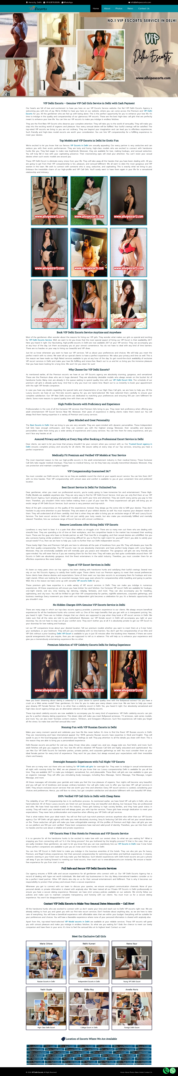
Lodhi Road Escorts (143, 1062)
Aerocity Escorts (34, 1046)
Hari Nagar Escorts (35, 1059)
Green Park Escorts (128, 1056)
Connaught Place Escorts (125, 1049)
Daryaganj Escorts (144, 1049)
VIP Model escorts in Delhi (77, 921)
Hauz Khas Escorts (52, 1059)
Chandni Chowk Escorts (54, 1049)
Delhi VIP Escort (64, 633)
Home (96, 8)
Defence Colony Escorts (38, 1052)
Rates (130, 8)
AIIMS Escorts (50, 1046)
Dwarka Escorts (121, 1052)
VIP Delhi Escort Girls (122, 380)
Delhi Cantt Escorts (59, 1052)
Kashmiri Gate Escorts (71, 1062)
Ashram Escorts (103, 1046)
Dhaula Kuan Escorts (80, 1052)
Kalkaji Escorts (127, 1059)
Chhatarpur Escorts (72, 1049)
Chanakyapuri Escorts (35, 1049)
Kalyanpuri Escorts (143, 1059)
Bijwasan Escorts (143, 1046)
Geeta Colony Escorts (54, 1056)
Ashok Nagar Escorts (67, 1046)
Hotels (141, 1072)
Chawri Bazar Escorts (90, 1049)
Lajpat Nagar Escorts (107, 1062)
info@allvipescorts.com (140, 2)
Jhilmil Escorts (113, 1059)
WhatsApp (68, 2)
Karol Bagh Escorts (53, 1062)
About (107, 8)
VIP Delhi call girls (85, 766)
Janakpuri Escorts (98, 1059)
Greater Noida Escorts (110, 1056)
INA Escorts (67, 1059)
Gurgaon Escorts (144, 1056)
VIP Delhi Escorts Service (40, 340)
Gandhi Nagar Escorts (35, 1056)
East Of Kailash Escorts (140, 1052)
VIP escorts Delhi (84, 580)
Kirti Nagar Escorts (89, 1062)
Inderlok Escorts (81, 1059)
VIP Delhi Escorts (37, 1072)
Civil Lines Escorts (107, 1049)
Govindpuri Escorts (72, 1056)
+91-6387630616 (52, 2)
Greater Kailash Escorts (90, 1056)
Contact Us (143, 8)
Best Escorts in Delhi (39, 425)
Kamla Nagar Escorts (35, 1062)
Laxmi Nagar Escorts (125, 1062)
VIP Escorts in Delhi (79, 145)
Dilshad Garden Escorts (101, 1052)
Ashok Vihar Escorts (86, 1046)
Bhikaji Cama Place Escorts (123, 1046)
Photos (118, 8)
